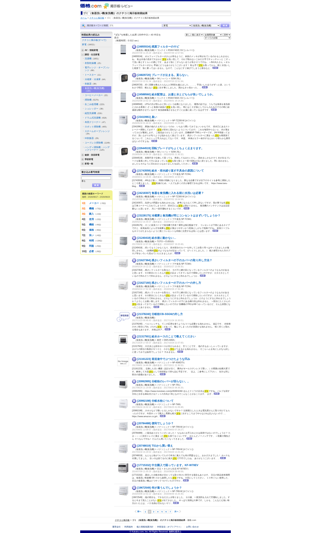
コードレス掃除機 (98, 142)
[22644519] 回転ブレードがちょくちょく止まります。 (170, 148)
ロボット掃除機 (96, 126)
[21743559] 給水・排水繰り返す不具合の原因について (170, 170)
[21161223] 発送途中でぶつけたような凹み (163, 359)
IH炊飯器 (92, 138)
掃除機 (92, 99)
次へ (176, 511)
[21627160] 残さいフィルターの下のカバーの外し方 (169, 282)
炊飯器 (91, 83)
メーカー (94, 203)
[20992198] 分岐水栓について (155, 400)
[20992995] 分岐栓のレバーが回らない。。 (163, 381)
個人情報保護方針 (145, 527)
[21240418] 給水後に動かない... (156, 237)
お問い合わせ (192, 527)
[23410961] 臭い (147, 116)
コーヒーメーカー (97, 95)
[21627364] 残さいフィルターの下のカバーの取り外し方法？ (174, 260)
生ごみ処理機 (95, 104)
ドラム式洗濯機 (96, 117)
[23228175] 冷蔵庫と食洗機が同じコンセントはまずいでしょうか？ (178, 215)
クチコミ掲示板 (122, 520)
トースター (93, 74)
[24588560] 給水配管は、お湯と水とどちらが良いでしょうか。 (176, 94)
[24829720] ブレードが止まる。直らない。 (163, 75)
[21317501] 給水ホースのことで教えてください (166, 336)
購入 (91, 213)
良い (91, 235)
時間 (91, 240)
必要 (91, 251)
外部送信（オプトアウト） (169, 527)
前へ (139, 511)
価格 (91, 229)
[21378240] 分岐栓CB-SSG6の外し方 (160, 314)
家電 (89, 44)
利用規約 (128, 527)
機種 (91, 208)
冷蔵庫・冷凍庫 (96, 79)
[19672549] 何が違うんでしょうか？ (159, 487)
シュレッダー (94, 108)
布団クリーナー (96, 122)
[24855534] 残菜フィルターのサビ (158, 46)
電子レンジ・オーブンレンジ (97, 68)
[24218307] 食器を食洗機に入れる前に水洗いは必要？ (170, 193)
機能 (91, 224)
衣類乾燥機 (93, 63)
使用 (91, 219)
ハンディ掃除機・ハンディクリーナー (97, 148)
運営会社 (116, 527)
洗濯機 (92, 58)
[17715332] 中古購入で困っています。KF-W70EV (167, 465)
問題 (91, 245)
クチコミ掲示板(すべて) (94, 40)
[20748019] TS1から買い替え (155, 445)
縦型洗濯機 (94, 113)
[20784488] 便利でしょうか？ (155, 423)
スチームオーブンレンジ (97, 132)
